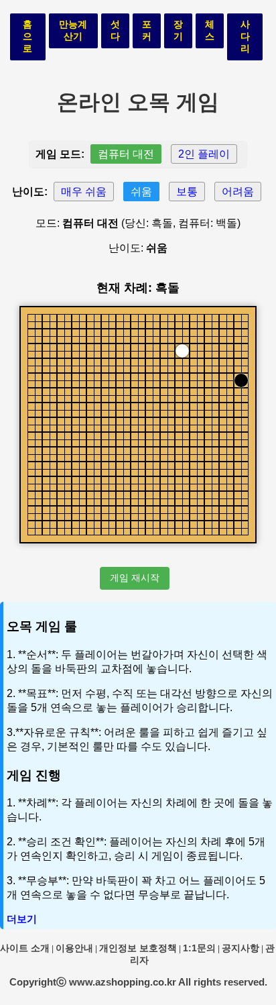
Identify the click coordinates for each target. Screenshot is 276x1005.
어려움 (238, 191)
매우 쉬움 (84, 191)
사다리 (245, 36)
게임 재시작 (134, 577)
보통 (187, 191)
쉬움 (141, 191)
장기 (178, 30)
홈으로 (27, 36)
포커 (146, 30)
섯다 (115, 30)
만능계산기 (73, 30)
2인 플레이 (204, 154)
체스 (209, 30)
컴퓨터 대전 (126, 154)
